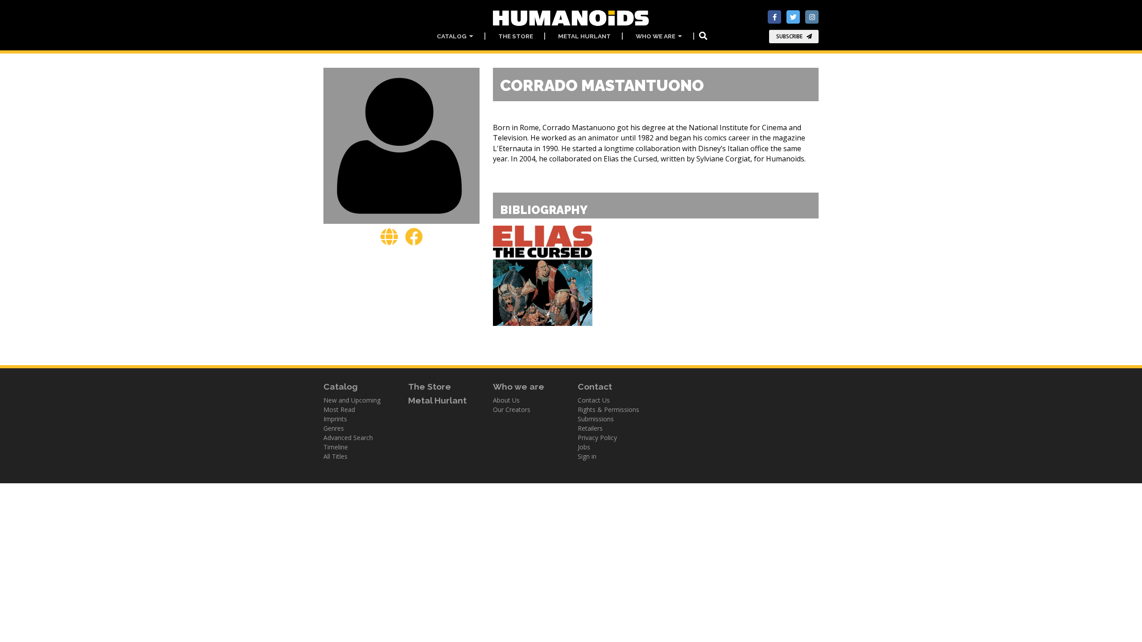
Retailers (590, 428)
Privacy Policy (597, 437)
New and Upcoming (352, 400)
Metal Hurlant (584, 36)
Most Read (339, 409)
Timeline (335, 447)
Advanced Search (348, 437)
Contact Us (594, 400)
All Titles (335, 456)
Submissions (596, 419)
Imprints (335, 419)
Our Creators (511, 409)
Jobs (584, 447)
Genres (333, 428)
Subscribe (789, 36)
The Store (515, 36)
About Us (506, 400)
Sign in (587, 456)
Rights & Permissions (608, 409)
